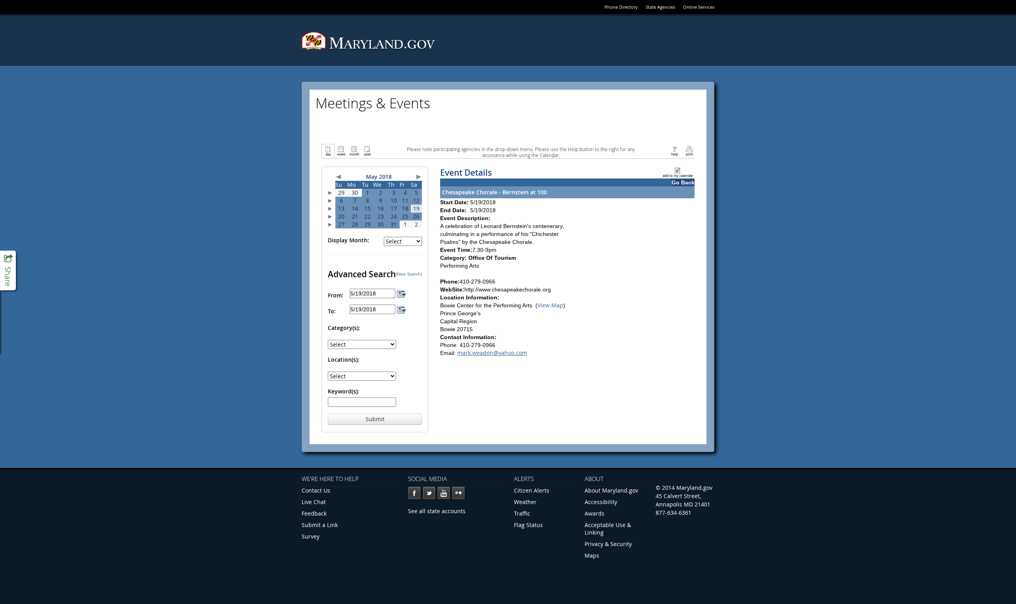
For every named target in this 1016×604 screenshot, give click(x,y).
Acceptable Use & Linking (608, 528)
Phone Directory (621, 7)
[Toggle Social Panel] (8, 270)
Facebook (414, 493)
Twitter (429, 493)
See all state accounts (437, 511)
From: (335, 295)
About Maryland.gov (611, 490)
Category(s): (344, 328)
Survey (310, 536)
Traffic (522, 513)
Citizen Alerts (531, 490)
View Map (550, 305)
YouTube (443, 493)
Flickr (458, 493)
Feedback (314, 513)
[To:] (401, 309)
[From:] (401, 293)
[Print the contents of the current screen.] (689, 150)
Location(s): (343, 359)
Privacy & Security (608, 544)
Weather (525, 502)
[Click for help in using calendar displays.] (674, 150)
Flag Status (528, 525)
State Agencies (660, 7)
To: (332, 311)
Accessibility (601, 502)
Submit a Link (320, 525)
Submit (375, 419)
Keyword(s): (343, 391)
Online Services (698, 7)
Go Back (683, 182)
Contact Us (316, 490)
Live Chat (314, 502)
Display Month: (348, 240)
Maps (592, 555)
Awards (594, 513)
